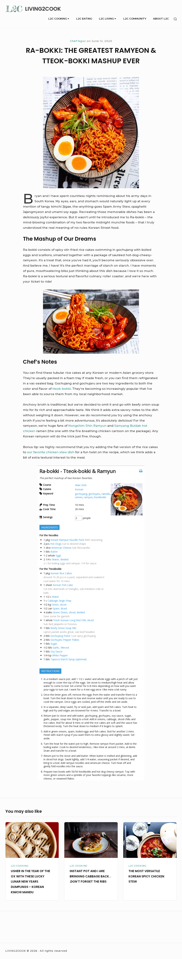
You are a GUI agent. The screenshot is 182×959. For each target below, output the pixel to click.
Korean (79, 489)
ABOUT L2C (161, 18)
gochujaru (94, 493)
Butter (54, 551)
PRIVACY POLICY (15, 931)
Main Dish (81, 485)
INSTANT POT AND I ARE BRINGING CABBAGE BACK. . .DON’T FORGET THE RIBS (90, 876)
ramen (78, 497)
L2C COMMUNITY (134, 18)
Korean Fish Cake (63, 585)
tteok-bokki (61, 388)
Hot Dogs (55, 543)
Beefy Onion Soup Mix (63, 628)
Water (55, 596)
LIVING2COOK (43, 9)
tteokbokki (100, 497)
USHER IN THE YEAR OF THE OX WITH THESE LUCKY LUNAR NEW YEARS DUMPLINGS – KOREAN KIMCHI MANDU (30, 881)
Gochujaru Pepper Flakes (64, 639)
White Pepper (60, 655)
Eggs (58, 555)
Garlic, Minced (61, 647)
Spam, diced (60, 608)
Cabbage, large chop (59, 600)
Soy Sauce (56, 651)
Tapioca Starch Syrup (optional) (68, 659)
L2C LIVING (106, 18)
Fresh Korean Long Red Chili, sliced (73, 620)
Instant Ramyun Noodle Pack (67, 540)
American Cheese (61, 547)
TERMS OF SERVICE (17, 921)
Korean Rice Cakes (61, 573)
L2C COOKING (57, 18)
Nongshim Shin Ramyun (87, 425)
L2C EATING (84, 18)
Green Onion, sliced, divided (69, 612)
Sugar (53, 643)
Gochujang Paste (60, 635)
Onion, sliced (59, 604)
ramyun (88, 497)
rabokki (105, 493)
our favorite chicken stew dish (50, 452)
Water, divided (60, 559)
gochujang (81, 493)
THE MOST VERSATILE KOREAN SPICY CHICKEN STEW (146, 876)
